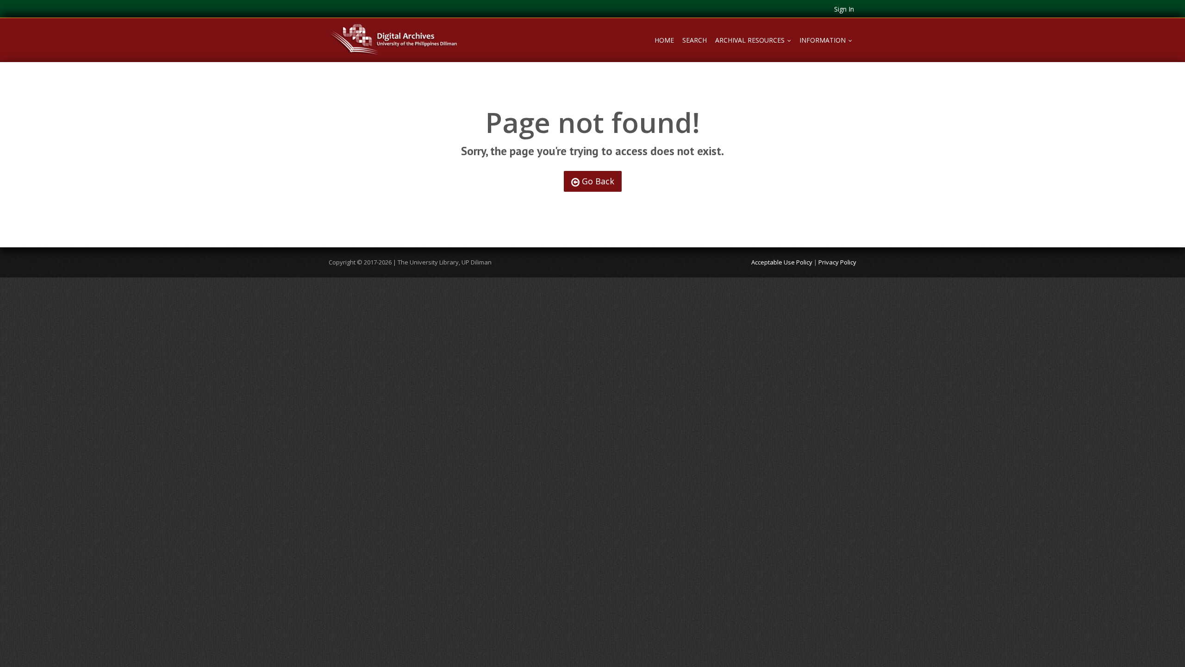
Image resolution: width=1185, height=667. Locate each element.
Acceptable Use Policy (781, 262)
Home (664, 40)
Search (694, 40)
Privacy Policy (837, 262)
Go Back (597, 181)
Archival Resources (755, 40)
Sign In (844, 9)
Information (827, 40)
